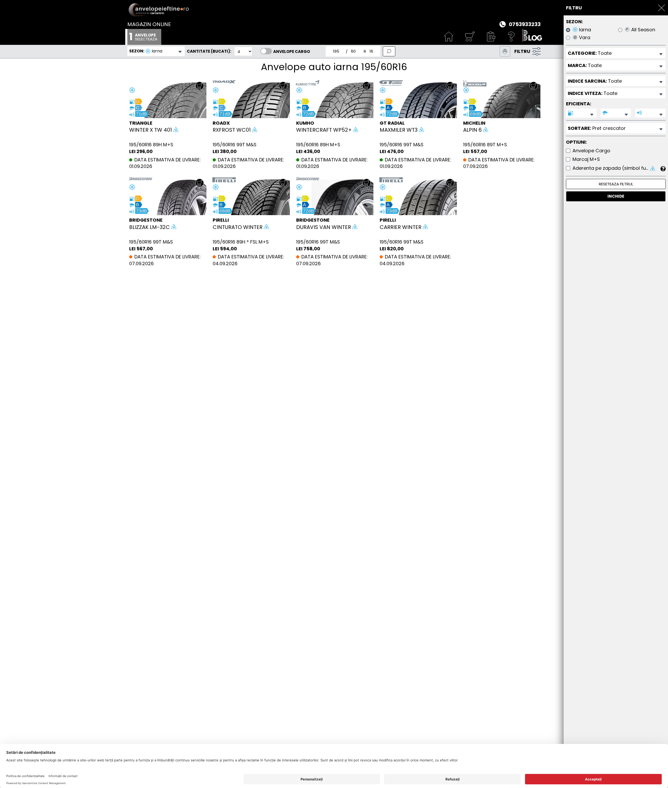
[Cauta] (389, 51)
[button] (490, 37)
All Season (642, 30)
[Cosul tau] (469, 37)
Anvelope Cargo (291, 51)
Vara (584, 38)
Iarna (584, 30)
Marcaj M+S (586, 159)
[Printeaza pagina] (505, 51)
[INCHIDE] (661, 8)
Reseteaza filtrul (616, 184)
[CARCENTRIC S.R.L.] (334, 10)
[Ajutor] (511, 37)
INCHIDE (615, 196)
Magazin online (149, 24)
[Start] (448, 37)
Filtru (522, 51)
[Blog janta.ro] (532, 37)
